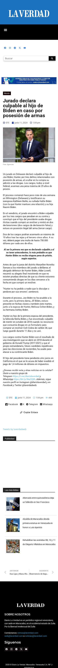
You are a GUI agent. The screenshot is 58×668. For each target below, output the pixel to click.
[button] (5, 29)
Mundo (7, 93)
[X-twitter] (20, 48)
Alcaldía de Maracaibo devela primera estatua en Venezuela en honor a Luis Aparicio (38, 523)
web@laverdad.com (13, 636)
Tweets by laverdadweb (14, 429)
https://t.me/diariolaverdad (26, 376)
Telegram (33, 404)
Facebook (13, 404)
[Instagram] (10, 48)
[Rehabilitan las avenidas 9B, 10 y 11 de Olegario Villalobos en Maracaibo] (14, 553)
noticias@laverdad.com (36, 636)
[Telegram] (15, 48)
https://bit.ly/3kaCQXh (24, 379)
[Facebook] (5, 48)
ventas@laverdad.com (27, 633)
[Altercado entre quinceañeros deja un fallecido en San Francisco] (14, 511)
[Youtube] (25, 48)
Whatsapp (47, 404)
